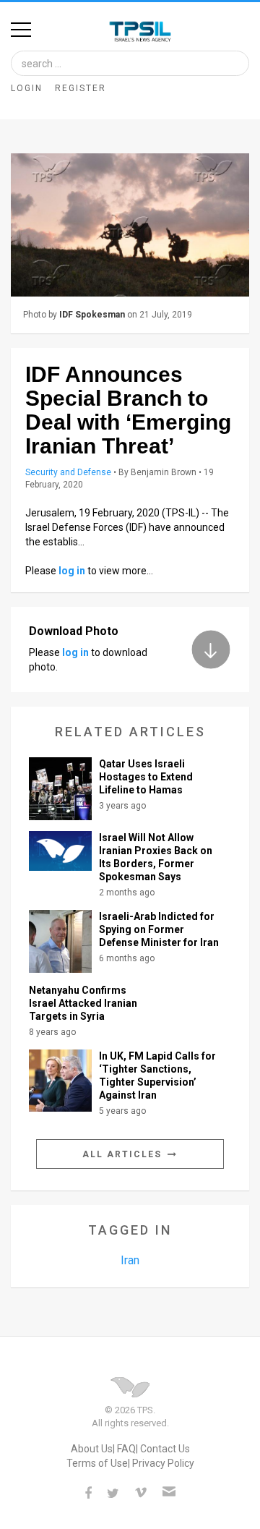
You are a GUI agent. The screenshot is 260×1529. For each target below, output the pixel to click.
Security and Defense (68, 472)
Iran (130, 1260)
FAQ (126, 1449)
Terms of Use (97, 1463)
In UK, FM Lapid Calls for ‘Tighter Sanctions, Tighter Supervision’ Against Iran (157, 1075)
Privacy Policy (163, 1463)
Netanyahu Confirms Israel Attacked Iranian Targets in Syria (83, 1003)
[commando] (130, 225)
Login (27, 88)
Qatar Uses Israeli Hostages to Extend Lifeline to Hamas (146, 777)
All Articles (123, 1154)
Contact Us (165, 1449)
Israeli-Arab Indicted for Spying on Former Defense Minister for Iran (159, 929)
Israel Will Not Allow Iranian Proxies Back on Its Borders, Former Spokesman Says (155, 857)
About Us (92, 1449)
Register (80, 88)
